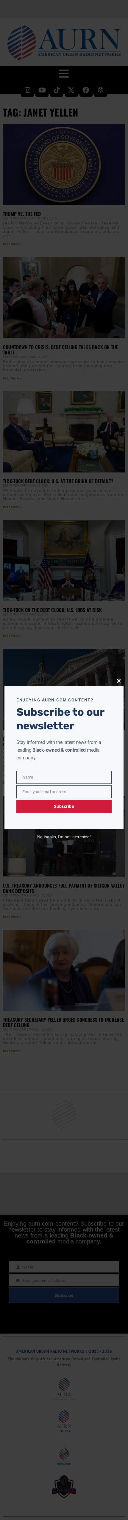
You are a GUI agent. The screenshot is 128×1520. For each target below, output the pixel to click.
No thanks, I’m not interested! (63, 836)
